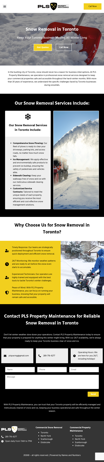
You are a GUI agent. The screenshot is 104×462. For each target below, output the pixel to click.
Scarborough (47, 439)
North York (46, 436)
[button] (5, 6)
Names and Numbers (71, 455)
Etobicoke (45, 442)
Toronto (44, 432)
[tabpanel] (52, 408)
